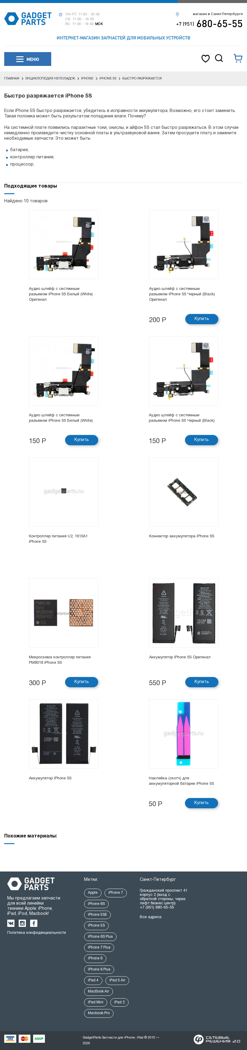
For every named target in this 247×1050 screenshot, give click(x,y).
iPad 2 (119, 1002)
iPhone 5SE (97, 914)
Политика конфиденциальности (36, 933)
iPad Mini (95, 1002)
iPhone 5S (96, 925)
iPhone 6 (95, 958)
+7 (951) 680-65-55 (157, 907)
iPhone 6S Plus (100, 936)
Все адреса (150, 917)
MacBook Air (98, 991)
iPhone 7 (115, 892)
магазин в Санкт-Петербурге (218, 14)
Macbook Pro (99, 1013)
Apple (93, 892)
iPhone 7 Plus (99, 947)
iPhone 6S (96, 904)
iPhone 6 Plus (99, 969)
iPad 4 (93, 980)
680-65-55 (209, 23)
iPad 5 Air (117, 980)
